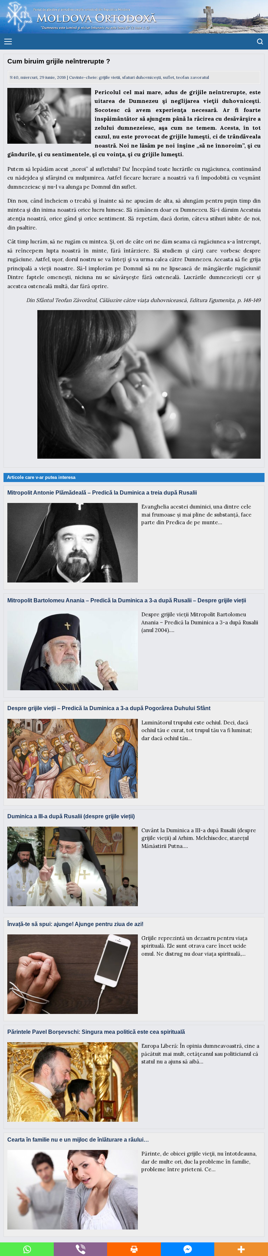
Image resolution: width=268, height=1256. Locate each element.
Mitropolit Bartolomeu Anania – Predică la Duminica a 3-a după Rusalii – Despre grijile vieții (126, 600)
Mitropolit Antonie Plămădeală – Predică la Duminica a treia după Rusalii (102, 493)
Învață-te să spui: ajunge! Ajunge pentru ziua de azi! (75, 924)
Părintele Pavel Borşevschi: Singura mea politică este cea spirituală (96, 1032)
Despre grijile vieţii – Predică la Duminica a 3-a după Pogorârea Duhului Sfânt (108, 708)
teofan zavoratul (192, 77)
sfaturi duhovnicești (141, 77)
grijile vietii (109, 77)
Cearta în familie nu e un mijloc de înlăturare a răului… (78, 1140)
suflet (168, 77)
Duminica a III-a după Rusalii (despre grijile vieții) (71, 816)
